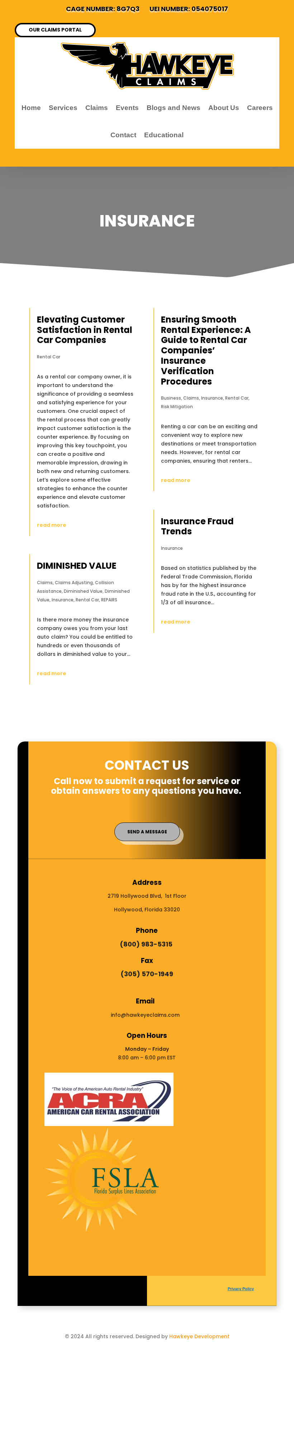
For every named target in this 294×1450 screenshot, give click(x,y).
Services (63, 107)
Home (31, 107)
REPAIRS (109, 600)
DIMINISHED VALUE (77, 566)
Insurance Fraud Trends (197, 526)
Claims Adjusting (74, 582)
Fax (147, 960)
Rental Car (48, 357)
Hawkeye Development (199, 1336)
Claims (96, 107)
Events (127, 107)
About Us (223, 107)
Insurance (63, 600)
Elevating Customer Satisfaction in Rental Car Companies (84, 330)
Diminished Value (83, 591)
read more (51, 525)
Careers (260, 107)
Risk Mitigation (177, 407)
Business (171, 398)
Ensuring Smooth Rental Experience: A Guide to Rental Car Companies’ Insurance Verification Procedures (206, 350)
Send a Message (147, 832)
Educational (164, 135)
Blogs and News (173, 107)
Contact (123, 135)
